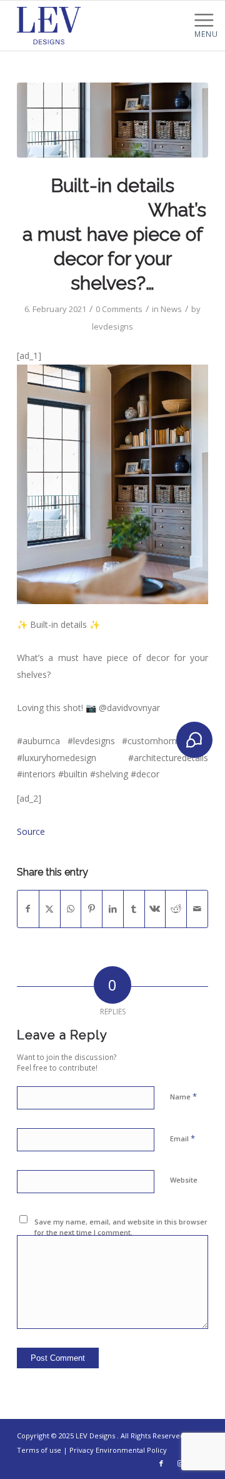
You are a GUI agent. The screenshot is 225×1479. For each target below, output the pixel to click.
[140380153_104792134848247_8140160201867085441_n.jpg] (112, 120)
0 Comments (119, 309)
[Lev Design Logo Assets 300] (93, 26)
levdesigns (112, 326)
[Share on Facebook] (28, 909)
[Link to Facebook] (161, 1463)
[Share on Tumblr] (134, 909)
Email (182, 1138)
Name (183, 1096)
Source (31, 831)
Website (184, 1179)
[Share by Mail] (197, 909)
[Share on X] (49, 909)
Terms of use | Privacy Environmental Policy (92, 1450)
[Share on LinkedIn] (112, 909)
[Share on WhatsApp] (71, 909)
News (171, 309)
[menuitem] (206, 19)
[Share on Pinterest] (91, 909)
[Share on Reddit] (176, 909)
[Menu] (206, 19)
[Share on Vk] (155, 909)
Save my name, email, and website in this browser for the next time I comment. (121, 1227)
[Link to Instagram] (180, 1463)
